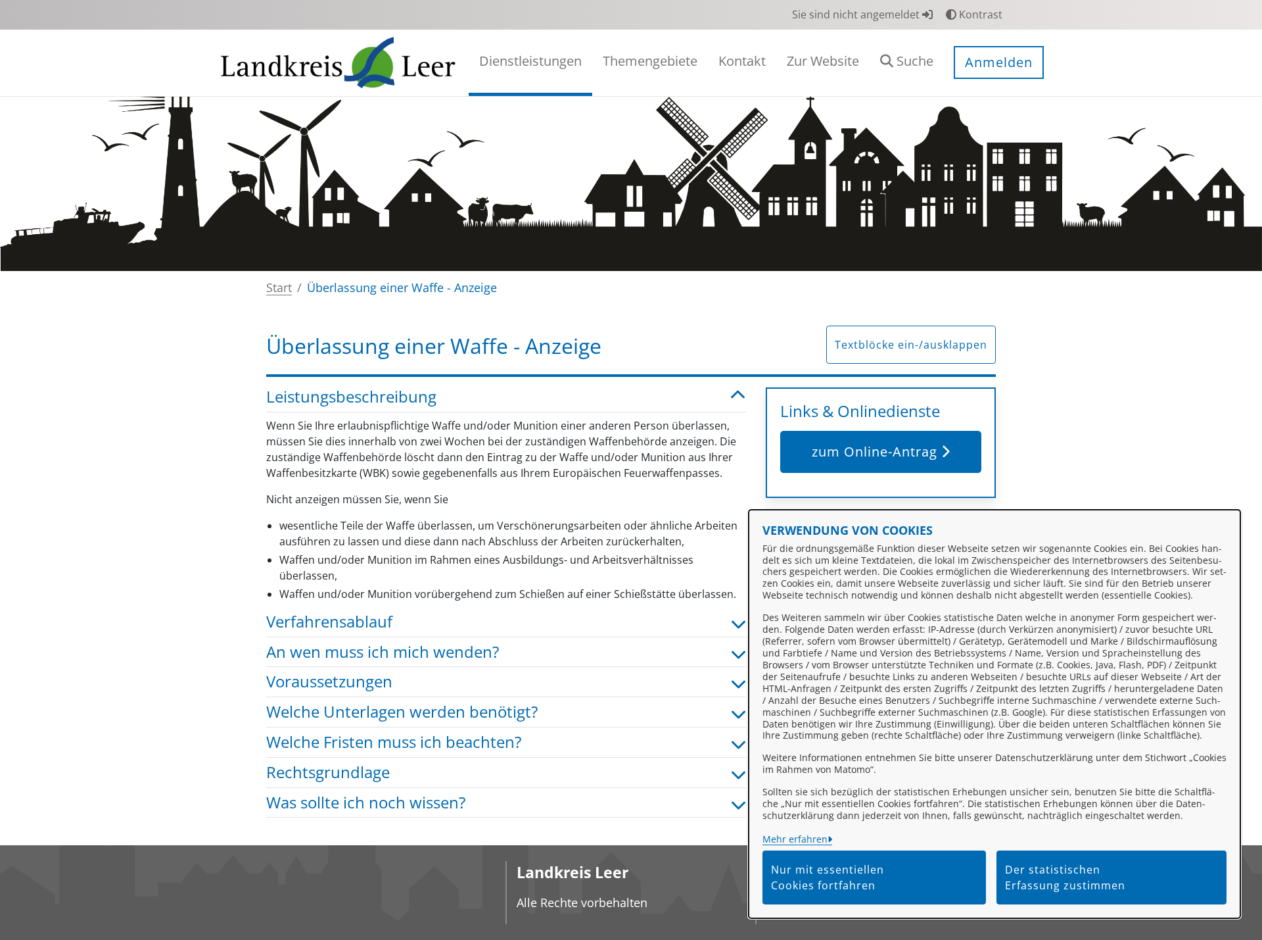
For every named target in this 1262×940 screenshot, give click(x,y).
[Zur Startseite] (338, 62)
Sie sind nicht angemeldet (857, 14)
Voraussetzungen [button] (329, 681)
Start (279, 287)
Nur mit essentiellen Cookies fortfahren (827, 877)
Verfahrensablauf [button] (329, 621)
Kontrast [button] (979, 14)
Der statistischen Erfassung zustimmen (1065, 877)
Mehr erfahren (795, 839)
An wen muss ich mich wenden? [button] (382, 652)
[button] (907, 63)
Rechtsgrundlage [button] (328, 772)
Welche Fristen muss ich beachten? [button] (393, 742)
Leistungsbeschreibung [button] (351, 397)
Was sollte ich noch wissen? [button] (365, 802)
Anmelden (999, 62)
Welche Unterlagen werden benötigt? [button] (402, 712)
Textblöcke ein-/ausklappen (911, 344)
